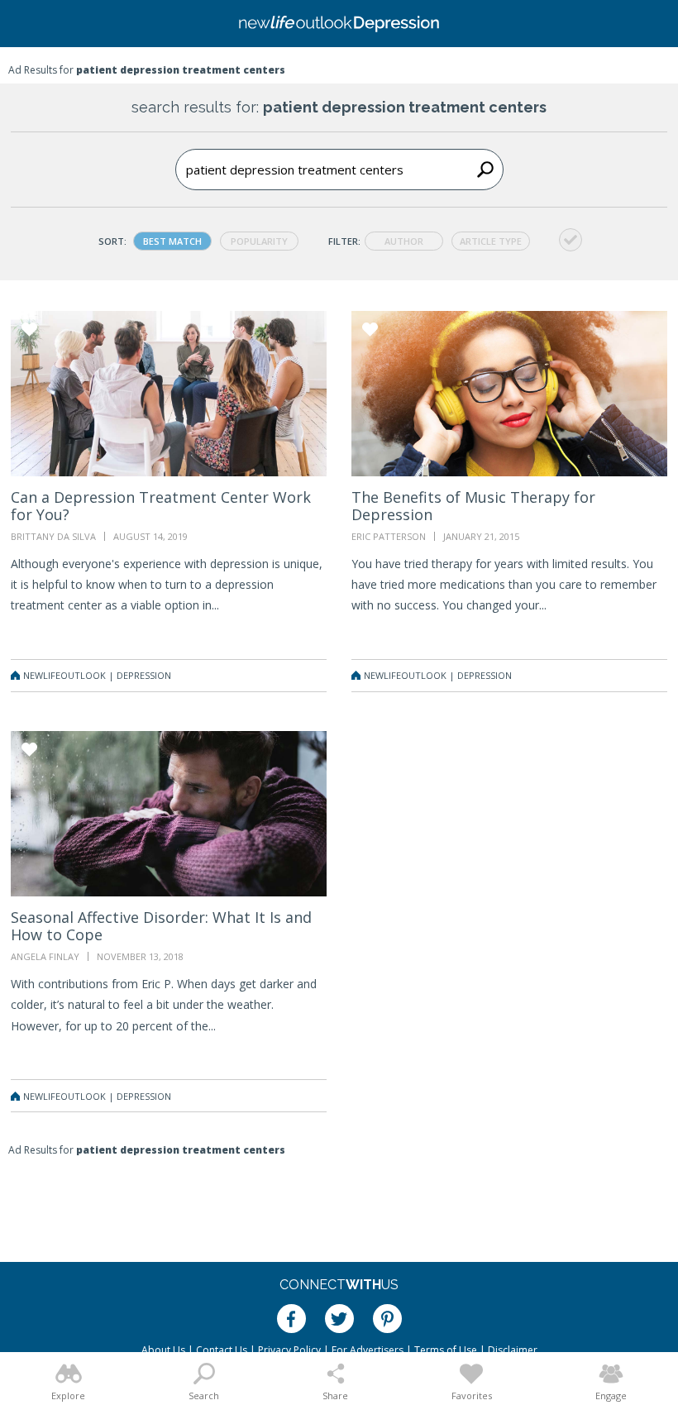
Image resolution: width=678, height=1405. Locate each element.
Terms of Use (445, 1350)
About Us (163, 1350)
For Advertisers (367, 1350)
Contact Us (221, 1350)
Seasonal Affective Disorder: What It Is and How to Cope (161, 925)
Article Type (491, 241)
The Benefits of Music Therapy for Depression (473, 505)
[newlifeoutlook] (339, 24)
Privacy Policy (289, 1350)
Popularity (259, 241)
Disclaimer (512, 1350)
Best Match (172, 241)
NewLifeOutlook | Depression (97, 675)
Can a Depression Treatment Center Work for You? (161, 505)
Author (403, 241)
